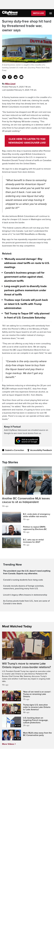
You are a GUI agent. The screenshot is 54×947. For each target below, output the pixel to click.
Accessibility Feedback (41, 450)
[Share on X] (4, 77)
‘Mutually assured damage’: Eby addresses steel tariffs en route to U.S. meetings (27, 263)
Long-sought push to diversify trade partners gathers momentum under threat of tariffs (25, 290)
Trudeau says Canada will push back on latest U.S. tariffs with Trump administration (26, 304)
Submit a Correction (14, 450)
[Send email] (21, 77)
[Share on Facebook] (10, 77)
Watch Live (38, 13)
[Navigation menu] (51, 13)
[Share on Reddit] (16, 77)
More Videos (8, 744)
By (8, 83)
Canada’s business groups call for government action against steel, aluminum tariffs (24, 276)
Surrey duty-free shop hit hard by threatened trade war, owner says (26, 25)
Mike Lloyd (10, 83)
